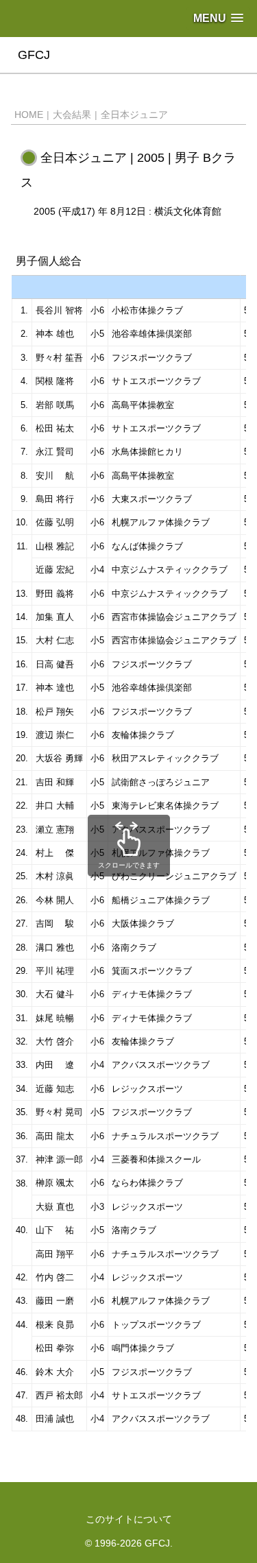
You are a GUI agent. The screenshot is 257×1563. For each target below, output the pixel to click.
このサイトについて (129, 1519)
